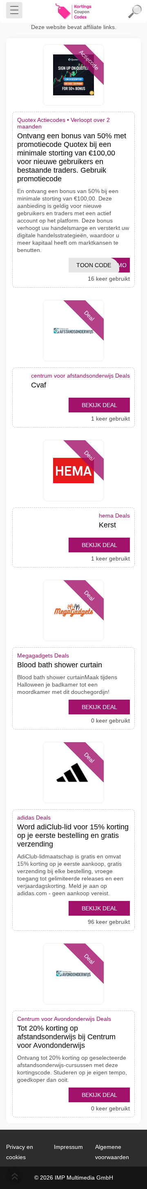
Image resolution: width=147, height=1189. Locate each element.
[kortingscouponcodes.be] (73, 11)
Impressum (68, 1147)
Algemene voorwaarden (112, 1152)
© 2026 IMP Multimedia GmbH (73, 1177)
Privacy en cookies (19, 1152)
